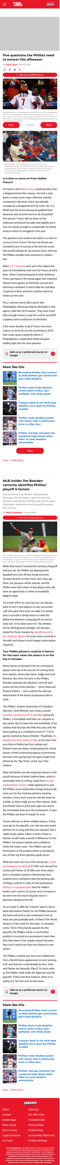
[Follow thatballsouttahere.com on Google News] (53, 354)
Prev (11, 125)
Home (5, 460)
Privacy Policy (36, 1125)
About (5, 1109)
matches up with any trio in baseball (22, 714)
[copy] (20, 70)
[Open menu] (4, 4)
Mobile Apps (9, 1119)
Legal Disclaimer (11, 1135)
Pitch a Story (9, 1125)
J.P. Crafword (17, 266)
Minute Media (16, 1148)
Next (48, 125)
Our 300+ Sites (36, 1114)
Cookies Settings (37, 1140)
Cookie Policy (35, 1130)
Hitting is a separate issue (17, 887)
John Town (11, 64)
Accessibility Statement (41, 1135)
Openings (33, 1109)
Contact (6, 1114)
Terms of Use (9, 1130)
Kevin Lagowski (14, 512)
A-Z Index (7, 1140)
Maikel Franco (27, 189)
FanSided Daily (36, 1119)
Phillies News (17, 460)
